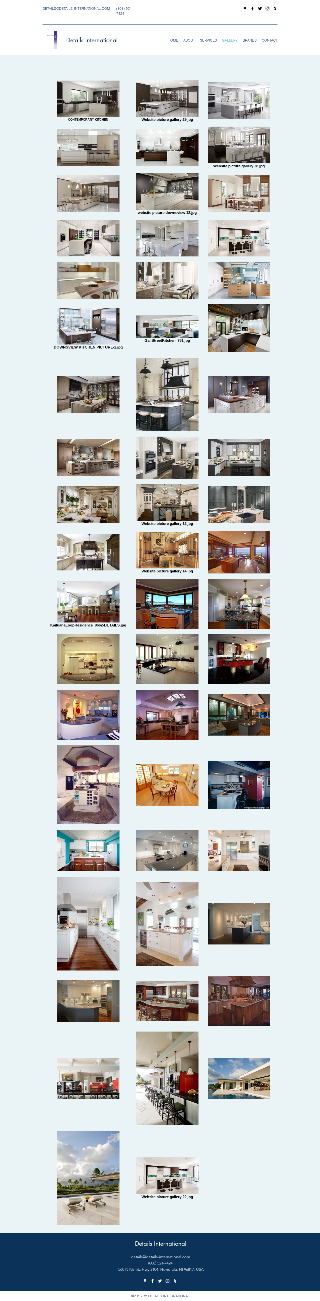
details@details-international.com (160, 1256)
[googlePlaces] (245, 8)
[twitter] (260, 8)
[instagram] (267, 8)
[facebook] (252, 8)
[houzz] (275, 8)
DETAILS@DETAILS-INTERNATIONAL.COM (76, 8)
